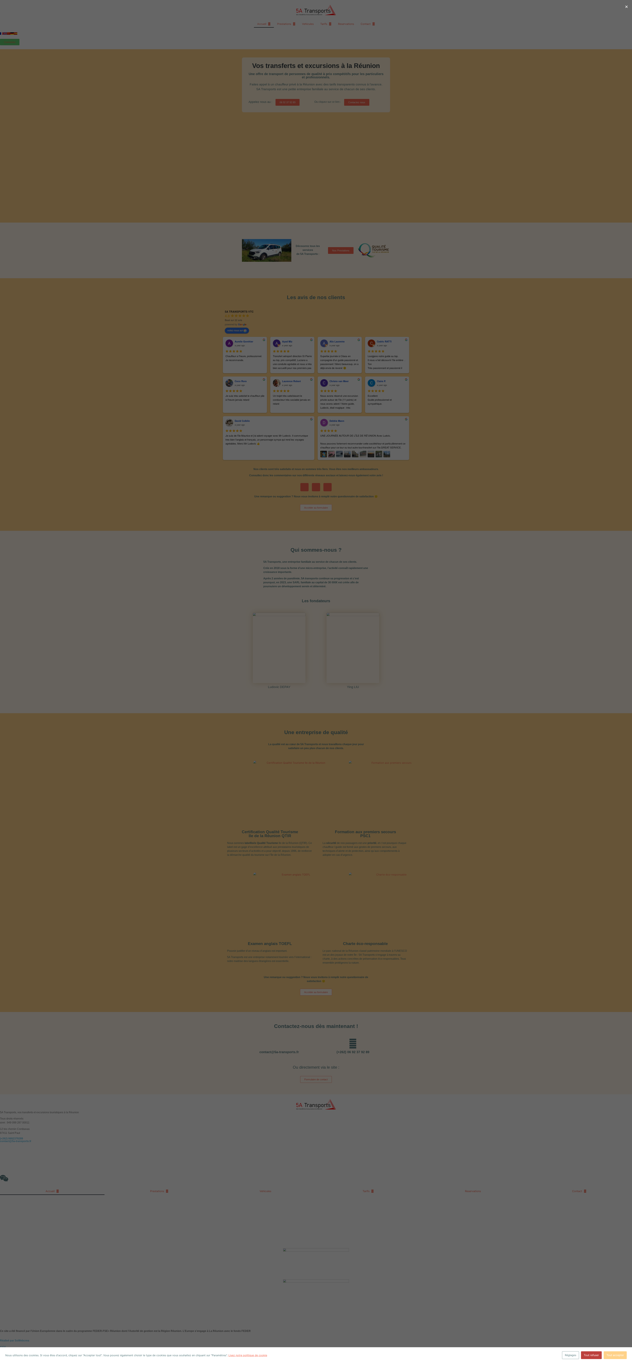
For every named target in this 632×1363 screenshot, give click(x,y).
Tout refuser (591, 1355)
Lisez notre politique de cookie (247, 1355)
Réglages (570, 1355)
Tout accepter (615, 1355)
